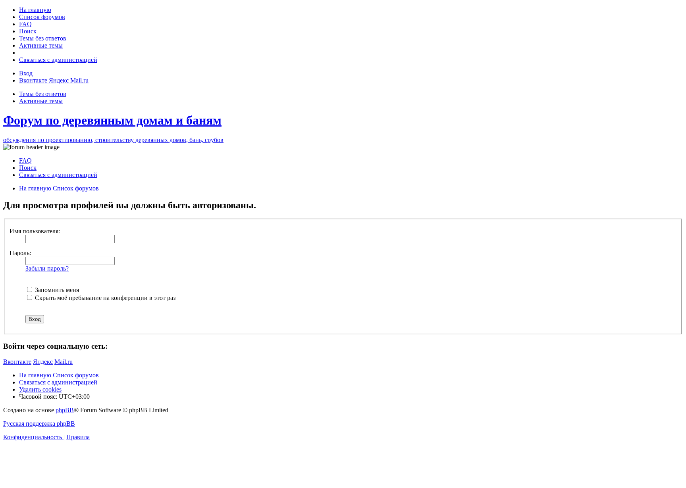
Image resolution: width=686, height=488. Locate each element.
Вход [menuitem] (26, 73)
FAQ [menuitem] (25, 160)
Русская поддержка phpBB (39, 423)
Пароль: (20, 253)
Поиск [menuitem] (28, 167)
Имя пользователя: (35, 231)
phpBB (65, 410)
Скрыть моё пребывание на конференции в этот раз (104, 297)
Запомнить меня (56, 289)
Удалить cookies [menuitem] (40, 389)
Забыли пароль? (47, 268)
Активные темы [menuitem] (41, 101)
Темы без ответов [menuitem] (42, 93)
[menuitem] (35, 9)
